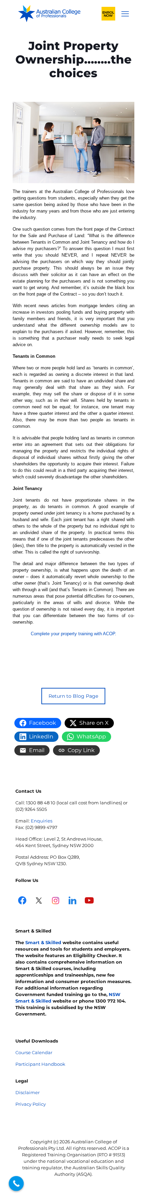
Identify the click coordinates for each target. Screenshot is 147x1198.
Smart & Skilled (43, 942)
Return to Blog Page (73, 696)
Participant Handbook (40, 1064)
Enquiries (41, 820)
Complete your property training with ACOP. (73, 633)
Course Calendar (33, 1052)
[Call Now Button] (16, 1183)
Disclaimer (27, 1092)
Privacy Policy (30, 1104)
